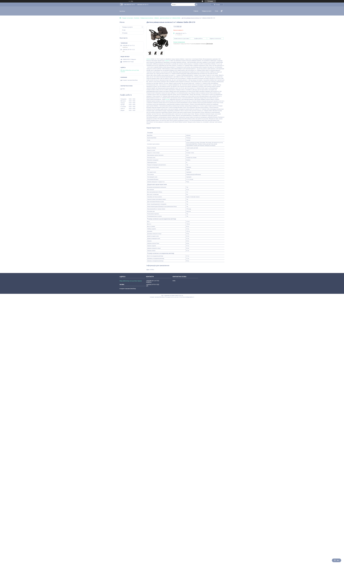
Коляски (136, 18)
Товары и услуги (206, 11)
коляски (167, 60)
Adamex (156, 18)
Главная (196, 11)
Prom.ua (181, 295)
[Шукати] (196, 4)
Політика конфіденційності (187, 297)
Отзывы (124, 33)
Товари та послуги (127, 18)
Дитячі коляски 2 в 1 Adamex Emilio (170, 18)
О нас (216, 11)
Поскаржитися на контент (172, 297)
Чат (338, 560)
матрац (167, 99)
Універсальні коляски (146, 18)
